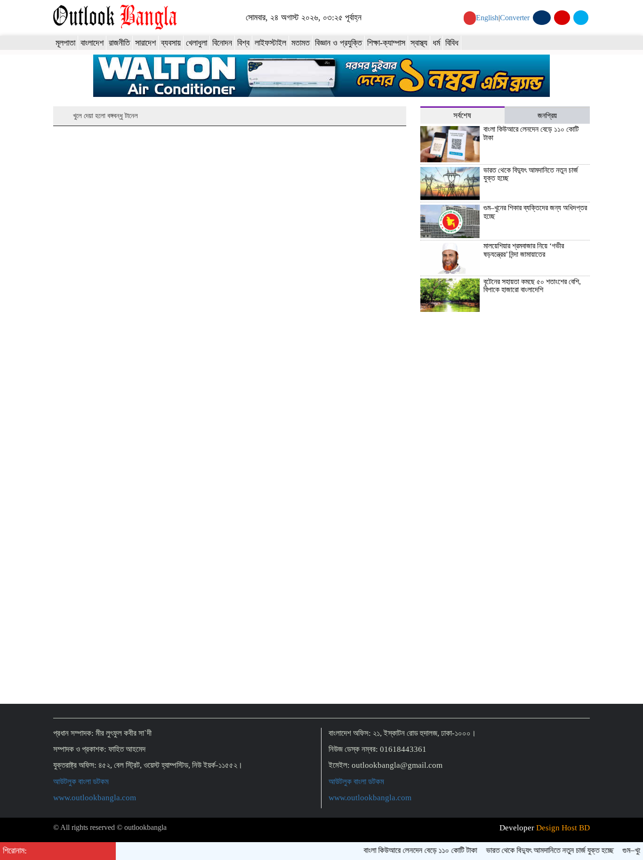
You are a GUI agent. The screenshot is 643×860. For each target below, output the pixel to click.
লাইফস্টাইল (270, 43)
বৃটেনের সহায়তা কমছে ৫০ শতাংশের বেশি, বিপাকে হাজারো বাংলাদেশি (532, 286)
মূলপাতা (65, 43)
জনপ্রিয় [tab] (547, 115)
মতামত (300, 43)
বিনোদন (222, 43)
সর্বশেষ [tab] (462, 115)
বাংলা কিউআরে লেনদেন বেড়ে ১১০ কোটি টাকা (413, 850)
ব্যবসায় (171, 43)
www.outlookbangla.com (94, 797)
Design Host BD (563, 827)
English (487, 18)
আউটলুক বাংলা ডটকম (81, 781)
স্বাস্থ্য (418, 43)
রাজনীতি (119, 43)
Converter (515, 18)
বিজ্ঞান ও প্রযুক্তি (338, 43)
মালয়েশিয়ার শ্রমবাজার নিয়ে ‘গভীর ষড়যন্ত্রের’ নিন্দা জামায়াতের (523, 250)
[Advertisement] (505, 622)
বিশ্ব (243, 43)
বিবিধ (451, 43)
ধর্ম (436, 43)
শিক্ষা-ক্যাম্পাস (386, 43)
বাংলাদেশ (92, 43)
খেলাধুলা (196, 43)
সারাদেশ (145, 43)
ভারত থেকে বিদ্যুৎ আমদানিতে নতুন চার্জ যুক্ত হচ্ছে (542, 850)
